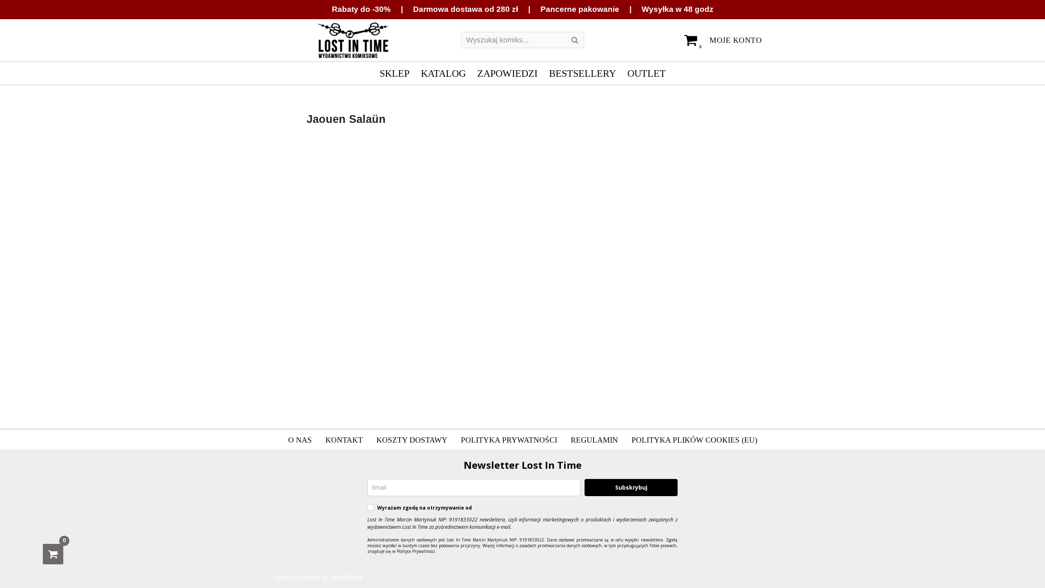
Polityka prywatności (509, 440)
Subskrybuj (631, 487)
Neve (281, 577)
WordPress (346, 577)
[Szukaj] (575, 40)
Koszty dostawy (411, 440)
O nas (300, 440)
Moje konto (735, 40)
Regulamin (594, 440)
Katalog (443, 73)
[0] (53, 554)
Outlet (646, 73)
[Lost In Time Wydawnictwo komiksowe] (353, 40)
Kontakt (344, 440)
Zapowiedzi (507, 73)
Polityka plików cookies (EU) (694, 440)
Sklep (394, 73)
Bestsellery (582, 73)
